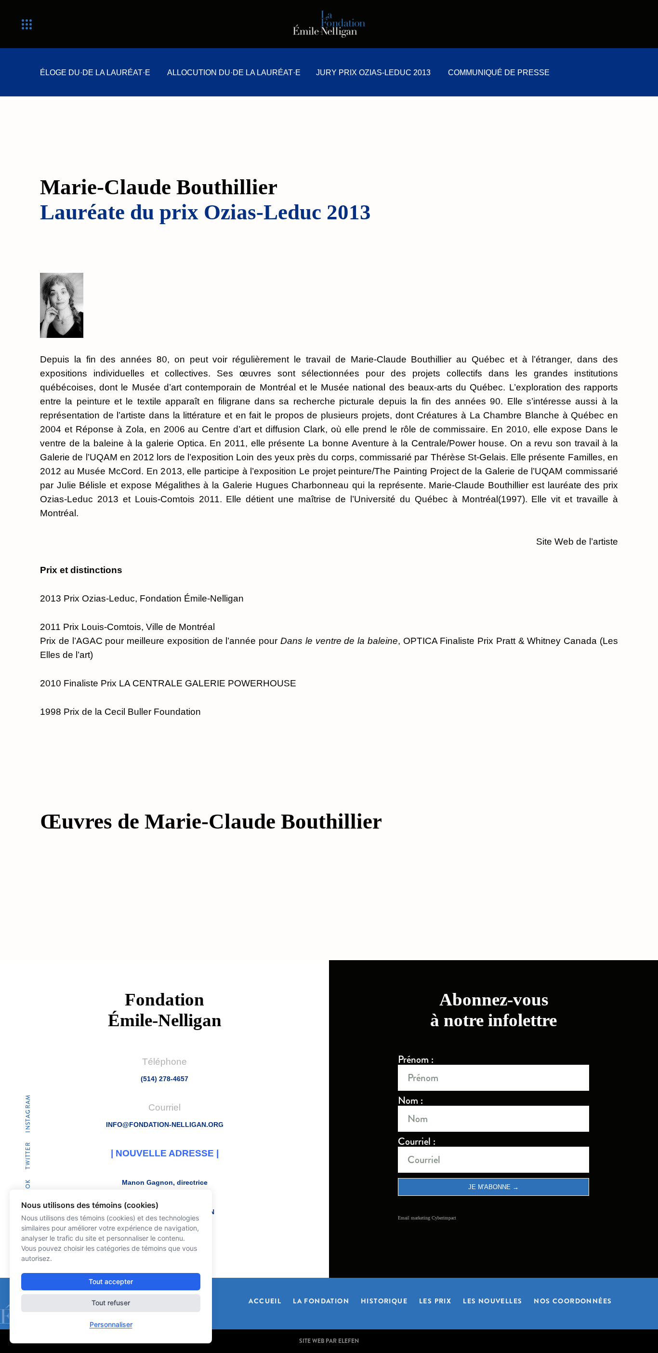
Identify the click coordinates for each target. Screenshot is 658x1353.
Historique (384, 1300)
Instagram (28, 1114)
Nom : (410, 1101)
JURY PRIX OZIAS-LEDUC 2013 (373, 72)
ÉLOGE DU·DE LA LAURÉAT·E (95, 72)
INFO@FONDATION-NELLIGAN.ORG (165, 1124)
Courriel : (416, 1142)
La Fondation (321, 1300)
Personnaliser (111, 1324)
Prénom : (416, 1060)
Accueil (265, 1300)
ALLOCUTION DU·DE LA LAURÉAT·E (234, 72)
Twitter (28, 1155)
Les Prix (435, 1300)
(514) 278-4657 (164, 1079)
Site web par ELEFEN (329, 1341)
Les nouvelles (492, 1300)
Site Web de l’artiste (577, 541)
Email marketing (414, 1217)
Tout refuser (111, 1303)
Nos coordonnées (573, 1300)
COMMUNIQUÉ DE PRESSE (499, 72)
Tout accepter (111, 1281)
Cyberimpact (444, 1217)
